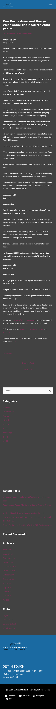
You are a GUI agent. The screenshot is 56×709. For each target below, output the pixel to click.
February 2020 (9, 558)
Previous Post (28, 363)
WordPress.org (9, 628)
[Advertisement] (23, 465)
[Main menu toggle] (50, 5)
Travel (5, 437)
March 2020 (8, 554)
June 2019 (7, 592)
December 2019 (9, 566)
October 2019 (8, 575)
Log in (5, 615)
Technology (7, 433)
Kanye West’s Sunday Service (22, 320)
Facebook (33, 329)
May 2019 (7, 596)
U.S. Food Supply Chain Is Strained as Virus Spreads (23, 513)
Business (6, 407)
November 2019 (9, 571)
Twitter (40, 329)
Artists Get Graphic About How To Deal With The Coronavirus (27, 525)
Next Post (28, 370)
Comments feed (9, 624)
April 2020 (7, 550)
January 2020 (8, 562)
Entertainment (9, 33)
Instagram (24, 329)
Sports (5, 428)
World (5, 441)
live (20, 338)
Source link (7, 354)
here (13, 341)
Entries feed (8, 620)
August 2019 (8, 583)
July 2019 (7, 587)
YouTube (6, 332)
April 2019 (7, 600)
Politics (6, 424)
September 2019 (10, 579)
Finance (6, 416)
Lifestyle (6, 420)
